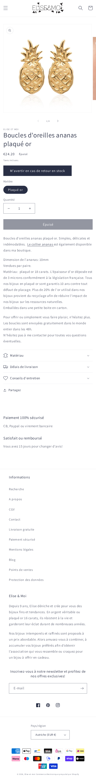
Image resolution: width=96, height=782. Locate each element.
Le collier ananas (40, 244)
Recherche (16, 489)
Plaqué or (15, 190)
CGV (12, 509)
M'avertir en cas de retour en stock (37, 171)
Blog (12, 560)
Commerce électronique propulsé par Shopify (57, 774)
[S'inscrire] (82, 688)
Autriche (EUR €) (45, 735)
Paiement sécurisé (22, 539)
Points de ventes (21, 570)
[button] (5, 8)
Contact (14, 519)
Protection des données (26, 580)
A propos (15, 499)
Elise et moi (30, 774)
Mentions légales (21, 549)
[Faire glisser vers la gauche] (38, 121)
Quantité (9, 200)
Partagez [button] (14, 390)
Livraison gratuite (21, 529)
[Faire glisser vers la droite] (58, 121)
